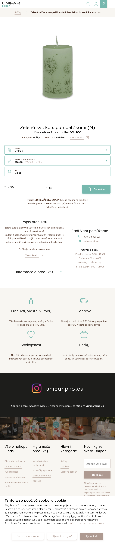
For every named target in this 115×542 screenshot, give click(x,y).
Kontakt (36, 481)
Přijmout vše (91, 536)
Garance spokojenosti (15, 477)
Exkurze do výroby (41, 476)
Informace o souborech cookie (16, 484)
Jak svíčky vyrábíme (42, 470)
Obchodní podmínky (14, 461)
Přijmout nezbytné (62, 536)
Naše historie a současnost (40, 463)
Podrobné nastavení (28, 536)
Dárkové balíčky (68, 472)
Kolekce (64, 466)
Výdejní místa (11, 472)
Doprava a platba (13, 466)
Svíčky (63, 461)
